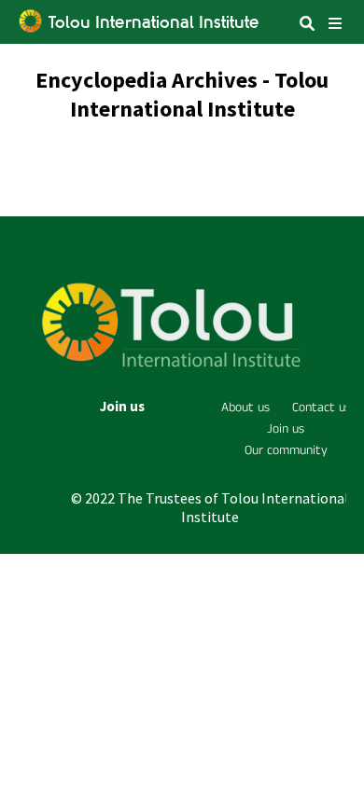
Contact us (321, 407)
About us (245, 407)
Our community (286, 450)
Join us (122, 406)
